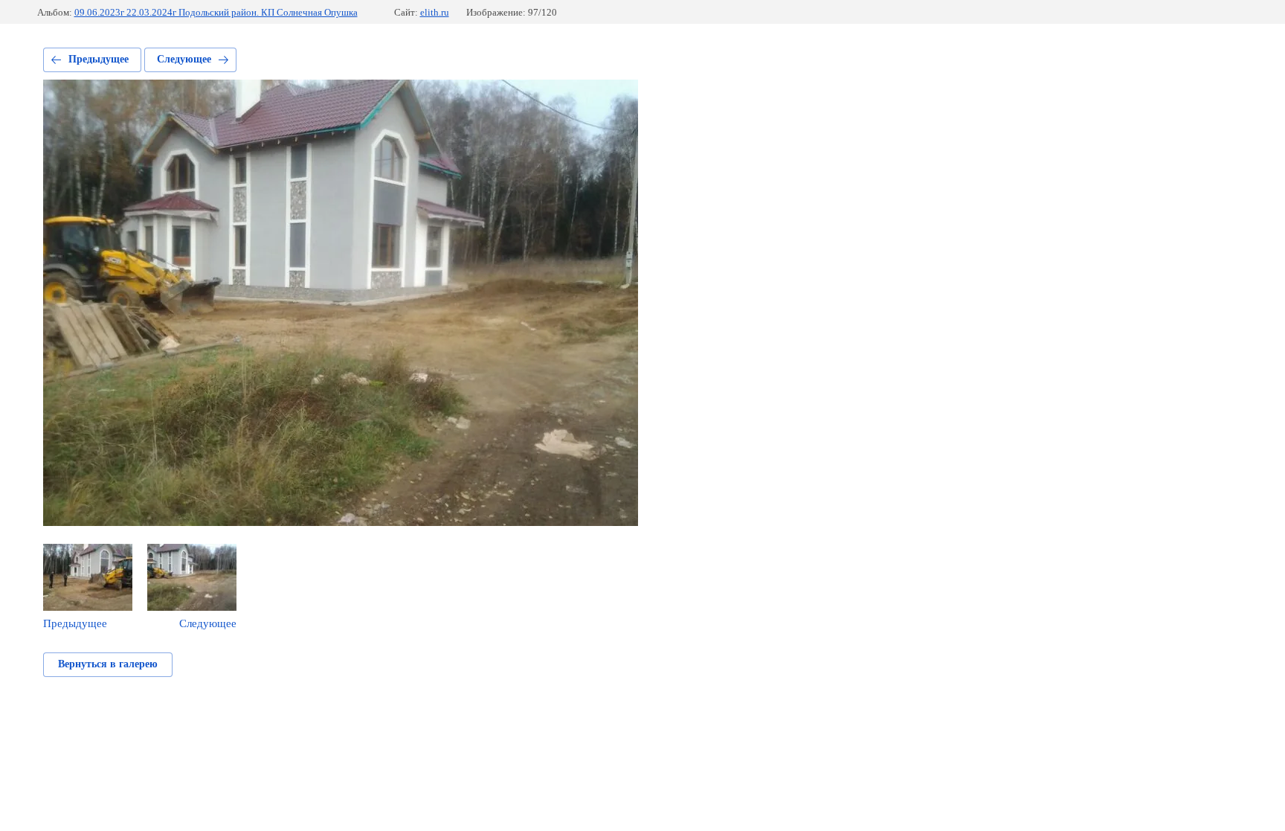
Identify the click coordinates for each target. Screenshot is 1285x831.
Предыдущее (98, 59)
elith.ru (434, 12)
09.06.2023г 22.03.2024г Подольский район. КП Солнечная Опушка (216, 12)
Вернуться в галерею (108, 664)
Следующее (184, 59)
